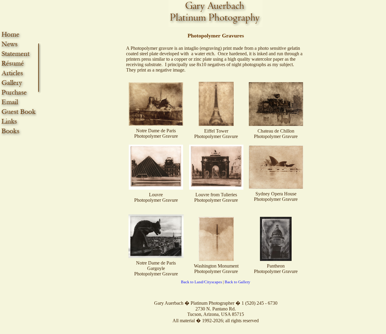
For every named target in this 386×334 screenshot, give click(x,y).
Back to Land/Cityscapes (201, 282)
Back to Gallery (237, 282)
